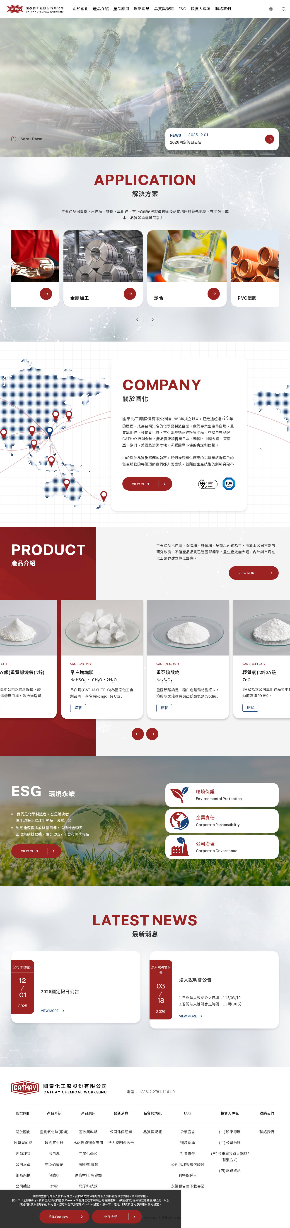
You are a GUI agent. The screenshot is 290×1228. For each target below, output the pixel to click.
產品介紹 (101, 9)
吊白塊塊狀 (39, 672)
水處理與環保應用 (88, 1143)
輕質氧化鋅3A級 (216, 672)
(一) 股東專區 (230, 1132)
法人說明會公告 (195, 979)
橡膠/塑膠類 (88, 1164)
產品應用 (121, 9)
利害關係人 (188, 1175)
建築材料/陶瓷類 (88, 1175)
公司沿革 (23, 1164)
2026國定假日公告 (186, 142)
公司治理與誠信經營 (188, 1164)
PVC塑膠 (205, 298)
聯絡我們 (223, 9)
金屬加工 (37, 298)
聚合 (116, 298)
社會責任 (187, 1154)
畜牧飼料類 (88, 1132)
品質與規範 (164, 9)
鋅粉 (54, 1186)
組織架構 (23, 1175)
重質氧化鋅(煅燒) (54, 1132)
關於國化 (80, 9)
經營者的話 (23, 1143)
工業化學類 (88, 1154)
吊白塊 (54, 1154)
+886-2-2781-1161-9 (157, 1091)
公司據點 (23, 1186)
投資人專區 (201, 9)
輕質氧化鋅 (54, 1143)
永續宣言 (187, 1132)
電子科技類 (88, 1186)
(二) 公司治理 (230, 1143)
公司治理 (205, 843)
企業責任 (205, 817)
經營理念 (23, 1154)
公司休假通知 (121, 1132)
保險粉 (54, 1175)
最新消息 (142, 9)
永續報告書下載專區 (188, 1186)
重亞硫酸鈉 (125, 672)
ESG (182, 9)
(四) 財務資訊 (230, 1171)
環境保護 (205, 791)
